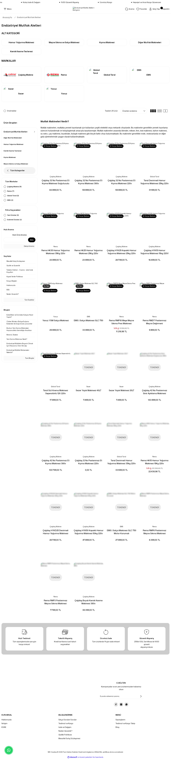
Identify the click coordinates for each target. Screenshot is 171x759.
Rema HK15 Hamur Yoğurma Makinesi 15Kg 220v (154, 462)
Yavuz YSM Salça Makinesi (55, 320)
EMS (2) (10, 200)
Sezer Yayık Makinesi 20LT (121, 390)
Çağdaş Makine (55, 177)
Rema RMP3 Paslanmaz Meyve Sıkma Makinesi (55, 602)
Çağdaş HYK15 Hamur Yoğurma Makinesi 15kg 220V (154, 252)
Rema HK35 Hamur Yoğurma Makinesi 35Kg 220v (55, 252)
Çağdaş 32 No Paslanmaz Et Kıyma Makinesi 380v (88, 182)
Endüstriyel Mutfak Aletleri (29, 17)
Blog (117, 727)
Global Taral (154, 177)
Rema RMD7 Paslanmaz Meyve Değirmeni (154, 322)
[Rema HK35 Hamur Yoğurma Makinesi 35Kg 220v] (56, 227)
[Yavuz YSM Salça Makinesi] (56, 297)
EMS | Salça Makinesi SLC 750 (88, 320)
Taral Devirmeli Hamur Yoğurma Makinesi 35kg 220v (121, 462)
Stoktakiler (11, 111)
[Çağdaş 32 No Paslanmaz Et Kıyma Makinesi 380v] (89, 157)
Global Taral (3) (13, 196)
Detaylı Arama (29, 246)
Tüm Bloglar (29, 358)
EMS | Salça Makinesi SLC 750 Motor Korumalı (121, 532)
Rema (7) (10, 191)
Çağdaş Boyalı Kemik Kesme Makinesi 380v (89, 602)
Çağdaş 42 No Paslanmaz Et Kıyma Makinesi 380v (55, 462)
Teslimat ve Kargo (65, 723)
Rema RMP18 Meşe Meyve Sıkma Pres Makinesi (121, 322)
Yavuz (55, 317)
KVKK (4, 727)
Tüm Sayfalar (29, 300)
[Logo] (85, 9)
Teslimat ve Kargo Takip (125, 723)
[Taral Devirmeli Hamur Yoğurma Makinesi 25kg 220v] (155, 157)
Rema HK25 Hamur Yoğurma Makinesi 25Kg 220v (88, 252)
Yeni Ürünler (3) (13, 215)
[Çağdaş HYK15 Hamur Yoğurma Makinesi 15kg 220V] (155, 227)
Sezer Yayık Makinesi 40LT (88, 390)
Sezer (89, 387)
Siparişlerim (120, 719)
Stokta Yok (88, 378)
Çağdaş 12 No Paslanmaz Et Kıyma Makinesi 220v (88, 462)
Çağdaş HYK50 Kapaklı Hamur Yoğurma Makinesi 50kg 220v (88, 532)
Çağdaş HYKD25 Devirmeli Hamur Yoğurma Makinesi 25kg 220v (55, 532)
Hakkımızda (7, 719)
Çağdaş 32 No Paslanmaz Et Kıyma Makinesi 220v (121, 182)
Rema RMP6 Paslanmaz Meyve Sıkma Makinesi (154, 532)
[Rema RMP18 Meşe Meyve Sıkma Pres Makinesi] (122, 297)
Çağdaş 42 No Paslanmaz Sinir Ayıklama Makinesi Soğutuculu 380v (154, 392)
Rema (55, 246)
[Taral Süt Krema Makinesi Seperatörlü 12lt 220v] (56, 367)
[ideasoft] (72, 757)
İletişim (4, 723)
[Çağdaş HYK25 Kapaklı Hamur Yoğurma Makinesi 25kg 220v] (122, 227)
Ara (31, 239)
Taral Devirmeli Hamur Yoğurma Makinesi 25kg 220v (154, 182)
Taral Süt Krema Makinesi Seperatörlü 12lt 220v (55, 392)
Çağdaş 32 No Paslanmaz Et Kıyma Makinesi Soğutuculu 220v (55, 182)
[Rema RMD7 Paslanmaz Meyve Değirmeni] (155, 297)
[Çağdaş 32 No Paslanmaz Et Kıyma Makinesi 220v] (122, 157)
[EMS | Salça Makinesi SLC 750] (89, 297)
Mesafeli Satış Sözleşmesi (69, 738)
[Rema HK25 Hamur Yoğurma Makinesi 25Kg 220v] (89, 227)
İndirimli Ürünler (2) (14, 220)
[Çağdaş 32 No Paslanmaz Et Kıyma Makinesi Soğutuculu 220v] (56, 157)
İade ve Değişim (64, 727)
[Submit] (140, 696)
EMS (88, 317)
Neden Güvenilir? (65, 731)
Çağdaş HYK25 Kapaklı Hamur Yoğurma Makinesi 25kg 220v (121, 252)
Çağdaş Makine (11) (14, 187)
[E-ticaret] (85, 757)
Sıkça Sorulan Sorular (67, 719)
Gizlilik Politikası (65, 734)
